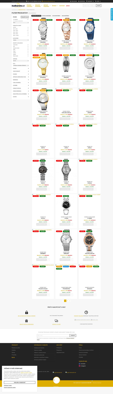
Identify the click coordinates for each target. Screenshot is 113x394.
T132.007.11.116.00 (43, 288)
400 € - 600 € (21, 33)
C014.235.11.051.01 (66, 112)
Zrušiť (25, 17)
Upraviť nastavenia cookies (10, 387)
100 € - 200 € (21, 30)
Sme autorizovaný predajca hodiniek (26, 316)
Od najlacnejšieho (46, 15)
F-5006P (89, 217)
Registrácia (59, 350)
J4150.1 (66, 147)
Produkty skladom (78, 316)
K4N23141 (89, 288)
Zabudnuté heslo (60, 352)
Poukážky (14, 354)
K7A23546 (42, 76)
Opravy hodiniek (82, 354)
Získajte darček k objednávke (27, 324)
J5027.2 (43, 182)
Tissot (21, 51)
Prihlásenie (59, 347)
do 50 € (21, 27)
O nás (80, 347)
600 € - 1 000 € (21, 35)
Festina (21, 54)
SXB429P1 (66, 253)
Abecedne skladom (36, 15)
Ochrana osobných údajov (40, 359)
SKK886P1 (43, 253)
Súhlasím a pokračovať (19, 382)
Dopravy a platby (56, 324)
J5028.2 (66, 182)
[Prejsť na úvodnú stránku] (18, 5)
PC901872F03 (66, 288)
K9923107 (66, 76)
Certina (21, 52)
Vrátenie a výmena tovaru (40, 352)
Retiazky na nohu (16, 347)
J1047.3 (43, 147)
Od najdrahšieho (56, 15)
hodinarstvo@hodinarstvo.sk (49, 1)
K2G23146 (42, 41)
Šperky (13, 352)
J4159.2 (89, 147)
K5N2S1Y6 (42, 112)
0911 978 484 (38, 1)
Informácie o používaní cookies (41, 357)
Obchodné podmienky (39, 355)
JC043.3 (89, 182)
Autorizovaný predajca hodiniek (86, 350)
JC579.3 (43, 217)
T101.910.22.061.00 (89, 253)
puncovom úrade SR (87, 382)
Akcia (14, 22)
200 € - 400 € (21, 32)
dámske (14, 60)
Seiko (21, 49)
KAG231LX (89, 76)
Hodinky (14, 40)
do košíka (42, 48)
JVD (21, 46)
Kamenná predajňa (83, 352)
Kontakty (81, 357)
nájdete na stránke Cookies (26, 372)
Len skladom (21, 19)
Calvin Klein (21, 44)
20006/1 (89, 112)
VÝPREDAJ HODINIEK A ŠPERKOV (19, 65)
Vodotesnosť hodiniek (39, 347)
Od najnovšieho (65, 15)
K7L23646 (66, 41)
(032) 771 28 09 (30, 1)
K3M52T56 (89, 41)
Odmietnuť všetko (8, 385)
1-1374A (66, 217)
